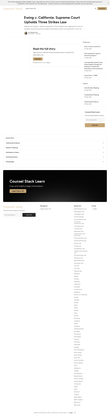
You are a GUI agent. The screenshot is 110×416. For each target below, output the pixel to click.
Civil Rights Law (79, 214)
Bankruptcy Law (79, 211)
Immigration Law (79, 248)
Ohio (75, 365)
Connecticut (78, 289)
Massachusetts (79, 329)
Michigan (77, 331)
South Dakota (78, 381)
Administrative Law (80, 209)
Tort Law (77, 268)
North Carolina (78, 360)
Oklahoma (77, 368)
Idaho (76, 305)
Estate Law (77, 243)
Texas (76, 386)
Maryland (77, 326)
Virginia (76, 394)
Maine (76, 323)
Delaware (77, 292)
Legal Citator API (18, 191)
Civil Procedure (79, 217)
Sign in (48, 62)
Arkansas (77, 281)
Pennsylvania (78, 373)
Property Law (78, 258)
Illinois (76, 308)
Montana (77, 342)
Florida (76, 297)
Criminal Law (78, 229)
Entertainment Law (80, 238)
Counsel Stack (62, 412)
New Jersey (78, 352)
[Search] (95, 8)
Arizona (76, 279)
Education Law (78, 231)
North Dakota (78, 363)
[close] (108, 3)
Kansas (76, 315)
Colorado (77, 287)
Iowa (75, 313)
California (77, 284)
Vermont (77, 392)
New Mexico (78, 355)
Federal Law (78, 271)
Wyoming (77, 405)
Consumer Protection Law (79, 222)
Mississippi (77, 336)
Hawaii (76, 302)
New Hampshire (79, 350)
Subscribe (102, 8)
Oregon (76, 371)
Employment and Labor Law (79, 234)
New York (77, 357)
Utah (75, 389)
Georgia (76, 300)
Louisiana (77, 321)
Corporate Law (79, 226)
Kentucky (77, 318)
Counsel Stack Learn (44, 412)
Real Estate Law (79, 260)
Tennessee (77, 384)
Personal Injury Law (80, 255)
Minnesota (77, 334)
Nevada (76, 347)
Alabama (77, 273)
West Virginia (78, 399)
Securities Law (78, 263)
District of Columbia (80, 294)
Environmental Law (80, 240)
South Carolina (78, 378)
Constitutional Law (80, 219)
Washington (78, 397)
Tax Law (76, 266)
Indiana (76, 310)
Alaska (76, 276)
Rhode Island (78, 376)
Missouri (76, 339)
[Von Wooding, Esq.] (25, 33)
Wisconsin (77, 402)
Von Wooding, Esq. (33, 32)
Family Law (77, 246)
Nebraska (77, 344)
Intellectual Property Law (80, 252)
